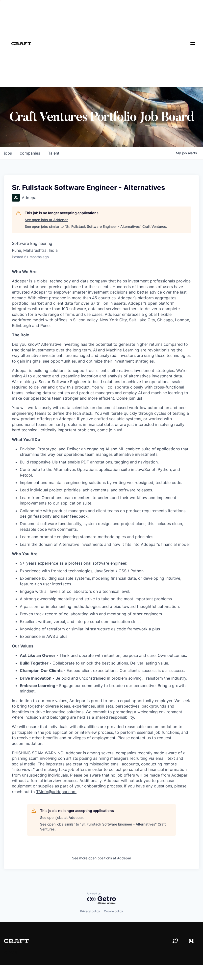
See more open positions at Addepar (101, 858)
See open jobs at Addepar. (46, 220)
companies (30, 153)
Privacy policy (90, 911)
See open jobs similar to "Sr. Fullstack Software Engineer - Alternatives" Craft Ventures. (96, 226)
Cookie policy (113, 911)
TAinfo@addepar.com (56, 791)
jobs (8, 153)
